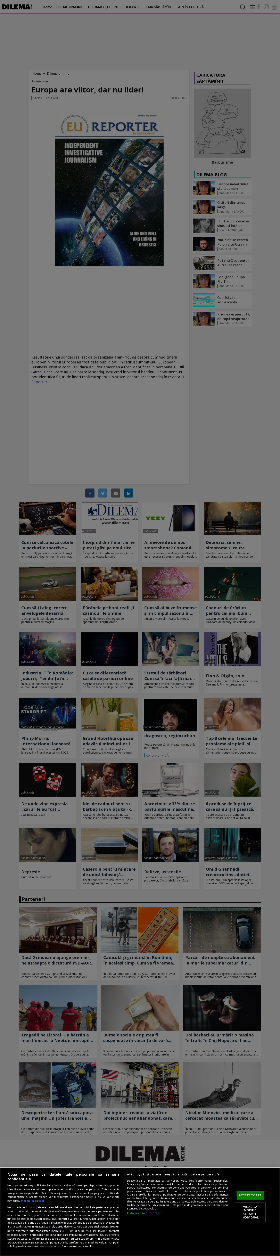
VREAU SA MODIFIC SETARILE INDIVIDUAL (250, 1212)
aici (64, 1231)
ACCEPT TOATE (250, 1195)
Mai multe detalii (32, 1200)
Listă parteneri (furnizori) (144, 1213)
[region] (140, 1211)
